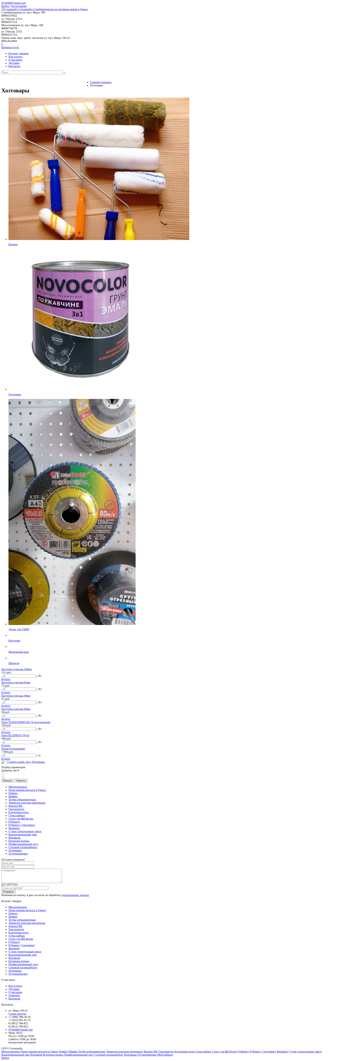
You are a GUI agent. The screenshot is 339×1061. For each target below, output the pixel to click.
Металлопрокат (18, 786)
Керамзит (14, 828)
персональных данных (75, 895)
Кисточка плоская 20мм (15, 708)
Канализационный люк (22, 834)
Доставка (14, 62)
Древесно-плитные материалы (27, 802)
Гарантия (14, 995)
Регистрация (18, 6)
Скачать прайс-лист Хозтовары (26, 761)
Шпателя (13, 663)
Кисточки (14, 640)
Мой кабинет (165, 1054)
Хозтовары (15, 850)
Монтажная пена (18, 651)
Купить (5, 679)
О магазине (15, 59)
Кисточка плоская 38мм (15, 695)
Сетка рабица (16, 815)
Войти (5, 6)
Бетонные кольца (19, 840)
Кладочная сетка (18, 812)
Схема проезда (17, 1013)
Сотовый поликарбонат (23, 847)
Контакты (14, 66)
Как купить (15, 56)
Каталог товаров (18, 53)
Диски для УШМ (18, 629)
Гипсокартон (16, 809)
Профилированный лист (23, 844)
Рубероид (14, 821)
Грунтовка (14, 394)
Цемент (13, 793)
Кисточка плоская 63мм (15, 682)
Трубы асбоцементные (22, 799)
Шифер (13, 796)
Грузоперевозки (18, 853)
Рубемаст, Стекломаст (22, 824)
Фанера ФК (15, 805)
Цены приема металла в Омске (27, 790)
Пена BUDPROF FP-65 (15, 735)
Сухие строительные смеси (25, 831)
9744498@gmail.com (13, 2)
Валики (13, 244)
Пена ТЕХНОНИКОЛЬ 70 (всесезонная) (25, 722)
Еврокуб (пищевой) (13, 748)
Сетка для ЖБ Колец (21, 818)
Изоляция (14, 837)
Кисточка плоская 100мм (16, 669)
